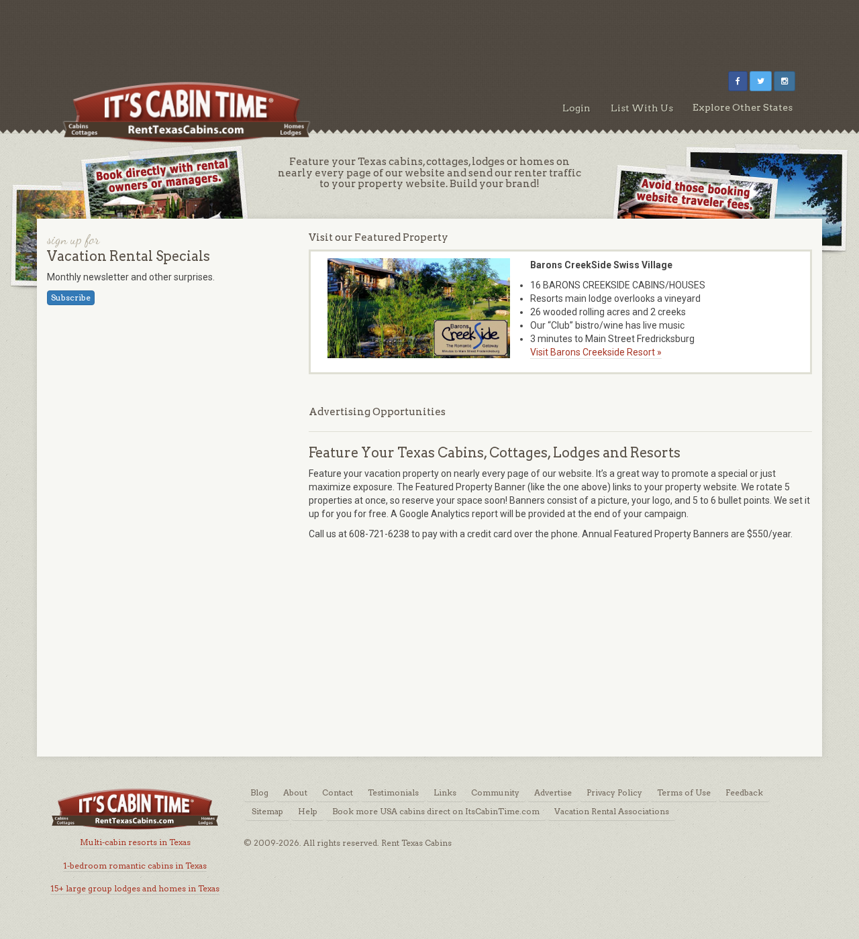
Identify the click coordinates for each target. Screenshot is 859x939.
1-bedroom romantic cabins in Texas (135, 866)
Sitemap (267, 811)
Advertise (553, 792)
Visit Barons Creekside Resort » (596, 352)
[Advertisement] (429, 30)
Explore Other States (743, 107)
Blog (259, 792)
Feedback (744, 792)
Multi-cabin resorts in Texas (135, 842)
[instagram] (784, 81)
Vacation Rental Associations (611, 811)
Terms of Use (684, 792)
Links (445, 792)
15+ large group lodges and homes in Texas (134, 888)
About (295, 792)
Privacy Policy (614, 792)
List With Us (642, 108)
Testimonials (393, 792)
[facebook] (738, 81)
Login (576, 108)
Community (495, 792)
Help (307, 811)
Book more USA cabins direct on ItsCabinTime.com (436, 811)
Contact (337, 792)
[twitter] (761, 81)
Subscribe (71, 297)
